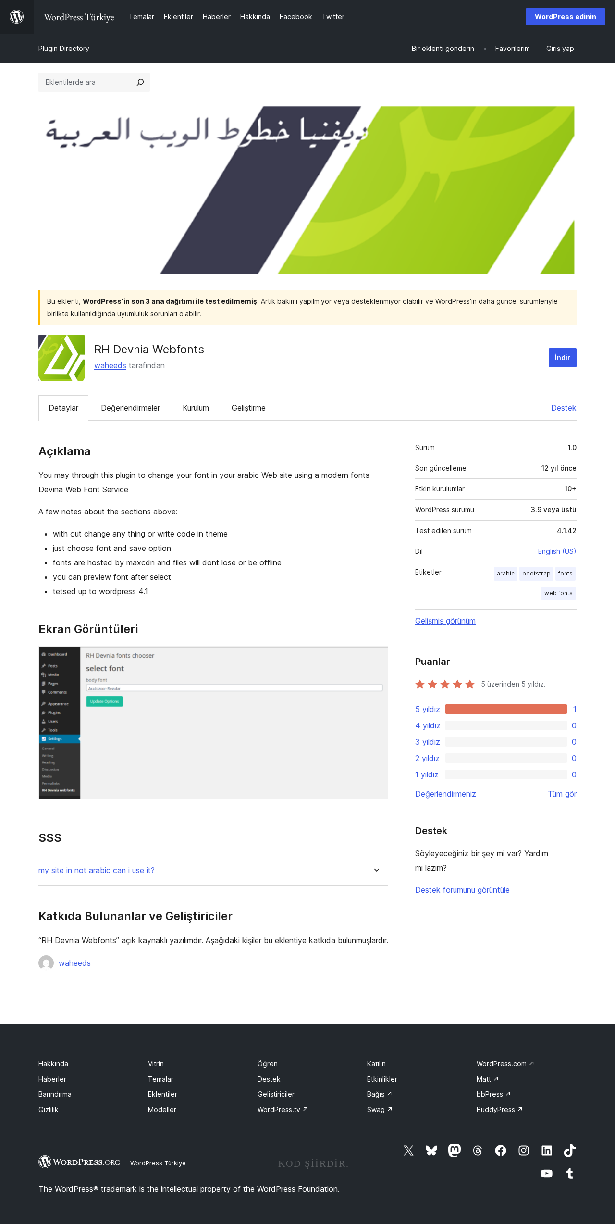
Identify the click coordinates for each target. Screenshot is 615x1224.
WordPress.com (506, 1064)
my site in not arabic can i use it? (96, 870)
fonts (565, 573)
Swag (380, 1109)
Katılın (376, 1064)
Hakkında (53, 1064)
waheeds (110, 365)
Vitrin (156, 1064)
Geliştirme (249, 407)
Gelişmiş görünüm (445, 620)
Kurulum (196, 407)
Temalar (160, 1079)
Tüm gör (562, 794)
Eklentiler (162, 1094)
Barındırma (55, 1094)
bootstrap (536, 573)
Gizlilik (48, 1109)
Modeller (162, 1109)
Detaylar (63, 407)
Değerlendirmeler (130, 407)
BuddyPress (500, 1109)
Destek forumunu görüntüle (462, 890)
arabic (506, 573)
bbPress (494, 1094)
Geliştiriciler (276, 1094)
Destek (564, 407)
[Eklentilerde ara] (140, 82)
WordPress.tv (283, 1109)
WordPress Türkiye (158, 1163)
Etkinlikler (382, 1079)
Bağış (380, 1094)
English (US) (557, 551)
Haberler (52, 1079)
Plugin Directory (63, 48)
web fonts (558, 593)
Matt (488, 1079)
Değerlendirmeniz (445, 794)
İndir (562, 357)
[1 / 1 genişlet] (375, 659)
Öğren (268, 1064)
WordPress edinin (565, 16)
